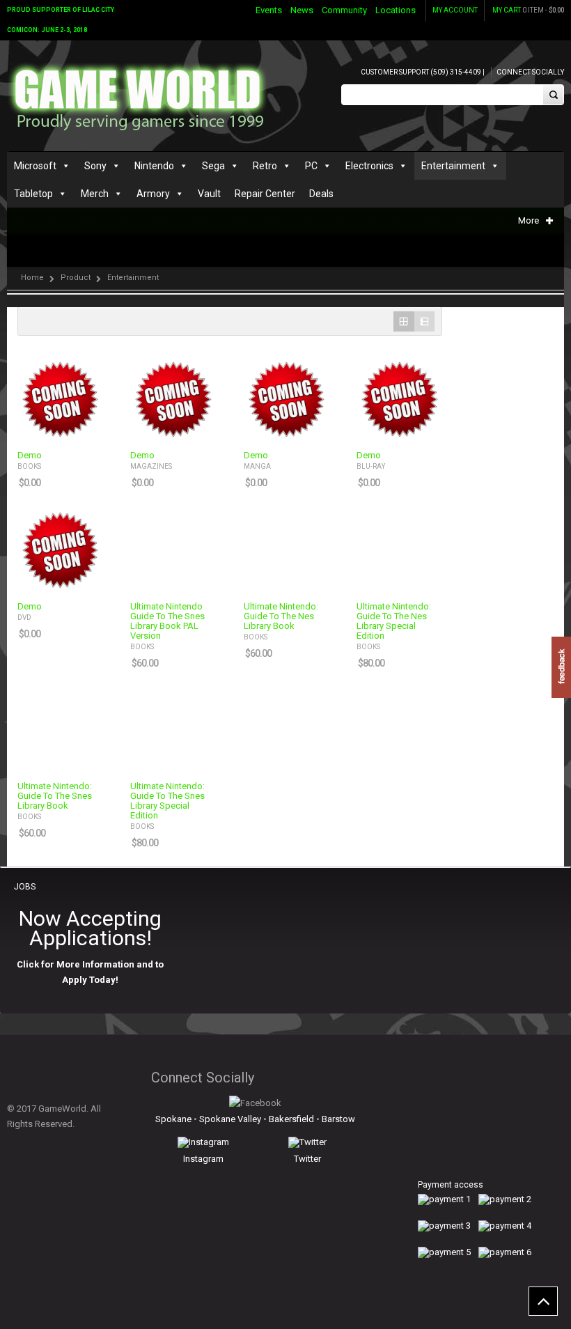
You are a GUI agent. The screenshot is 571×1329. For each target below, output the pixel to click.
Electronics (369, 165)
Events (269, 10)
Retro (265, 165)
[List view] (424, 321)
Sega (213, 165)
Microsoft (35, 165)
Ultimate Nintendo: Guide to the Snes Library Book (54, 796)
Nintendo (154, 165)
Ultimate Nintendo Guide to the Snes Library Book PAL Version (167, 621)
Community (344, 10)
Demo (29, 455)
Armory (153, 193)
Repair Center (265, 193)
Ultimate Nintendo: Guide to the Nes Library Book (281, 616)
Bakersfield (291, 1119)
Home (32, 277)
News (301, 10)
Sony (95, 165)
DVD (24, 617)
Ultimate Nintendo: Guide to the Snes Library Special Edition (167, 801)
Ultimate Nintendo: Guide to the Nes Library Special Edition (394, 621)
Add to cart (83, 428)
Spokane (173, 1119)
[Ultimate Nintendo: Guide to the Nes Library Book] (286, 548)
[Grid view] (403, 321)
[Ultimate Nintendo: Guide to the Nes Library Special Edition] (399, 548)
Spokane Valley (230, 1119)
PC (311, 165)
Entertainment (453, 165)
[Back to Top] (543, 1301)
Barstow (338, 1119)
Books (29, 466)
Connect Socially (530, 72)
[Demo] (59, 398)
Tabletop (33, 193)
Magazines (151, 466)
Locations (395, 10)
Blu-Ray (371, 466)
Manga (257, 466)
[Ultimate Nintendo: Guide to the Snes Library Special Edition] (172, 729)
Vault (209, 193)
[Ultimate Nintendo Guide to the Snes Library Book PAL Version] (172, 548)
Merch (95, 193)
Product (76, 277)
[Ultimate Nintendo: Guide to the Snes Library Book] (59, 729)
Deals (321, 193)
